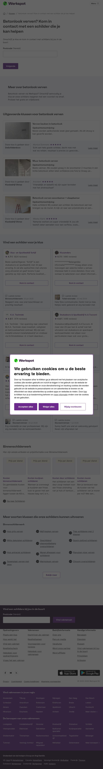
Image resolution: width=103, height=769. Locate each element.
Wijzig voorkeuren (73, 406)
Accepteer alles (25, 406)
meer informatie (61, 394)
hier (85, 391)
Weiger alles (48, 406)
